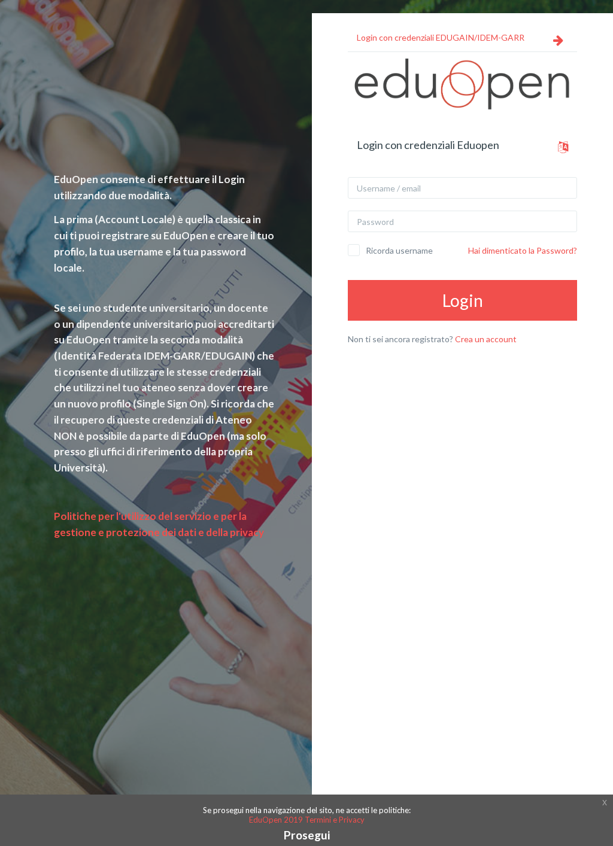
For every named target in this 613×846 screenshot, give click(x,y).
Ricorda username (399, 250)
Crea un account (486, 339)
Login (462, 300)
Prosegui (307, 835)
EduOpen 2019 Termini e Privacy (307, 819)
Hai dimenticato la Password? (522, 250)
